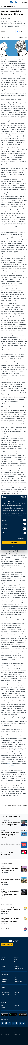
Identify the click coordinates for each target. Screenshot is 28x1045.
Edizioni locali (4, 977)
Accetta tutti (14, 542)
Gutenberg (3, 981)
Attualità (3, 957)
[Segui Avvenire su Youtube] (20, 1023)
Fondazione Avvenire (5, 994)
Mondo (2, 961)
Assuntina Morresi (6, 18)
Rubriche (16, 964)
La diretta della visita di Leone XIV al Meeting (10, 853)
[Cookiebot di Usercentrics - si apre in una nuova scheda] (20, 497)
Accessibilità (4, 1032)
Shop (15, 994)
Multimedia (16, 966)
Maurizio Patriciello (6, 923)
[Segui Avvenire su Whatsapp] (16, 1023)
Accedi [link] (25, 2)
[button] (2, 2)
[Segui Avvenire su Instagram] (6, 1023)
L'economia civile (5, 979)
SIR (2, 1005)
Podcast (3, 966)
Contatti (3, 997)
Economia (16, 957)
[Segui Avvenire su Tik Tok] (23, 1023)
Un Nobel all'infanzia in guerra (10, 844)
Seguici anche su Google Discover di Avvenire (15, 805)
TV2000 (3, 1007)
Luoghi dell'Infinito (18, 981)
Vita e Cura (16, 959)
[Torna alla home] (2, 6)
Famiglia (16, 961)
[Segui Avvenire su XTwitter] (9, 1023)
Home (2, 954)
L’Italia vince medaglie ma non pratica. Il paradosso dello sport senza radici (10, 824)
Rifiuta (14, 546)
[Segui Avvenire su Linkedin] (13, 1023)
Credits (18, 1032)
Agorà (2, 964)
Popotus (16, 977)
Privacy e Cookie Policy (16, 1029)
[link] (13, 2)
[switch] (24, 524)
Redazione (4, 931)
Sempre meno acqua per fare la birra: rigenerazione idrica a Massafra (10, 880)
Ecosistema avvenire (18, 968)
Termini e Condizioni (6, 1029)
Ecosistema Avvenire (5, 992)
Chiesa (2, 968)
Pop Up (15, 979)
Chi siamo (3, 990)
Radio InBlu (16, 1005)
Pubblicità (16, 992)
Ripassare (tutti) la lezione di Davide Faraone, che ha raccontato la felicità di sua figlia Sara (10, 835)
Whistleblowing (12, 1032)
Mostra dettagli (20, 538)
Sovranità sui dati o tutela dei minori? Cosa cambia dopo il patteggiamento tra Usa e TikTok (10, 893)
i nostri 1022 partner (9, 503)
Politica (2, 959)
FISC (15, 1007)
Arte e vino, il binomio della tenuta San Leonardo (9, 869)
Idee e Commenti (18, 954)
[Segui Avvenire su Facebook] (2, 1023)
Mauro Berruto (5, 913)
